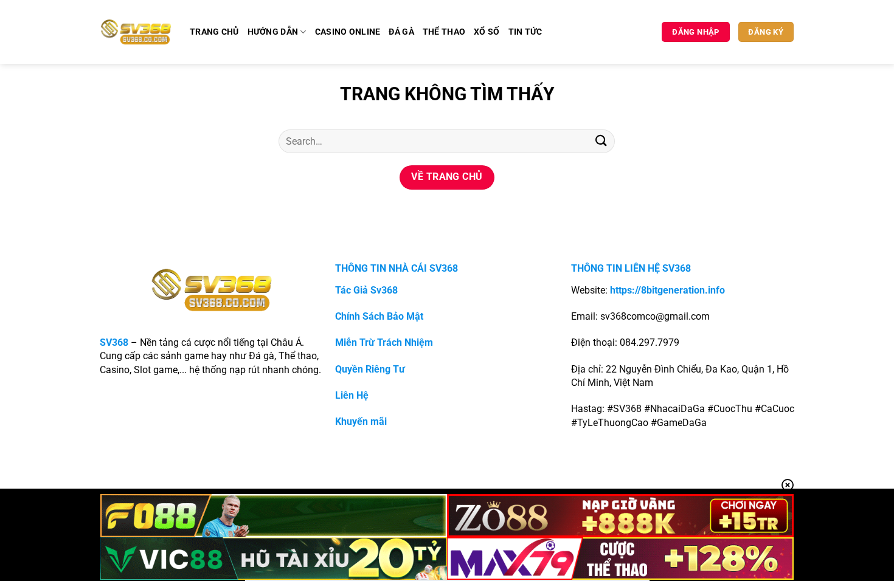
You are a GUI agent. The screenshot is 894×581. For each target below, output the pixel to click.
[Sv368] (136, 31)
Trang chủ (214, 32)
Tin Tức (525, 32)
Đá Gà (401, 32)
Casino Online (348, 32)
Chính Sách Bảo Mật (379, 316)
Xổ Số (486, 32)
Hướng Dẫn (273, 32)
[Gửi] (601, 141)
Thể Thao (444, 32)
